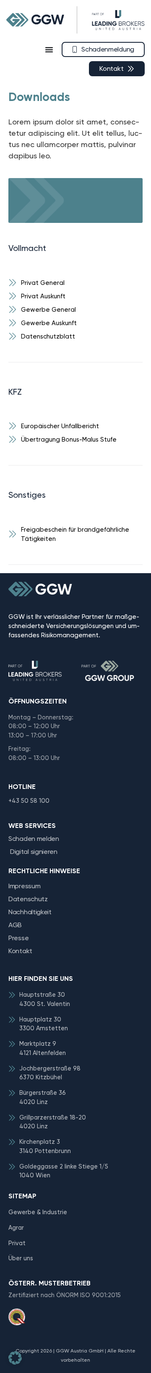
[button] (15, 1358)
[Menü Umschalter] (49, 49)
